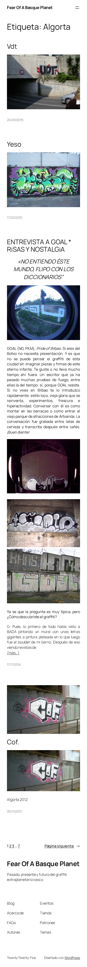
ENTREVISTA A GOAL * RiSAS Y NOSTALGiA (39, 245)
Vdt (12, 46)
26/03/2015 (15, 120)
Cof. (13, 742)
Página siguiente (62, 845)
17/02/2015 (14, 217)
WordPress (72, 957)
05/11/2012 (14, 811)
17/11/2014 (14, 664)
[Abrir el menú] (77, 7)
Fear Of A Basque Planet (30, 7)
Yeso (14, 144)
